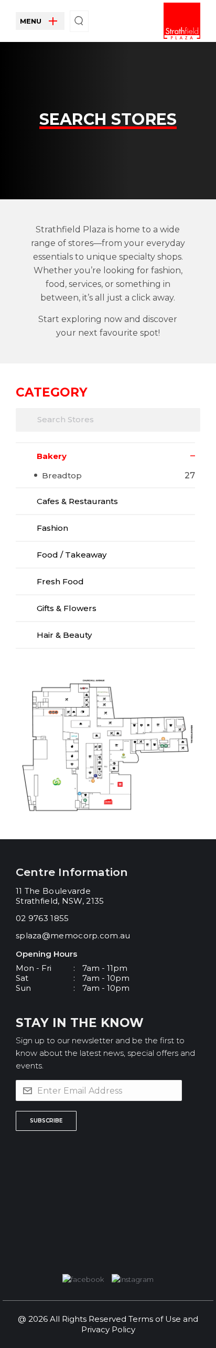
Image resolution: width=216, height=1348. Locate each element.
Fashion (52, 528)
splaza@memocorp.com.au (73, 935)
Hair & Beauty (64, 635)
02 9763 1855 (42, 918)
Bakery (52, 456)
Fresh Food (60, 581)
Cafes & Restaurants (77, 501)
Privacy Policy (108, 1329)
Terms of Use (154, 1319)
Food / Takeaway (71, 555)
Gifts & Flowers (66, 608)
